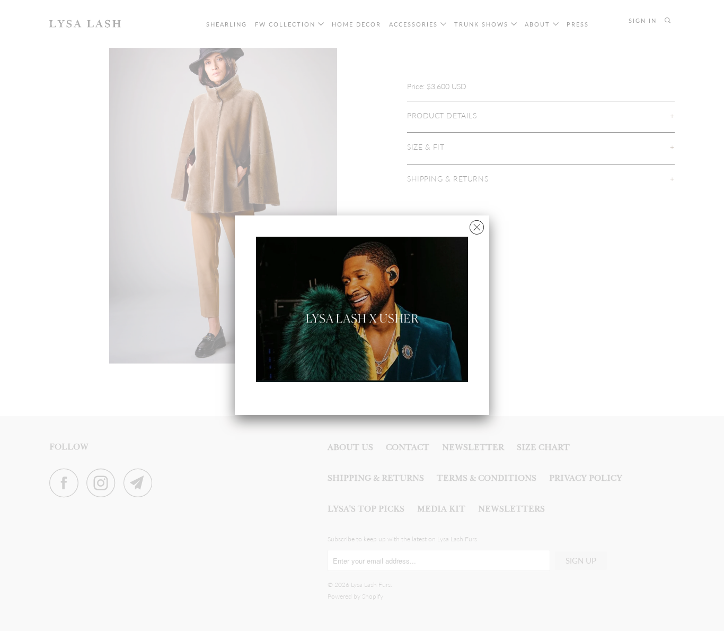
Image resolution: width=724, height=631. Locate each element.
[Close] (477, 225)
